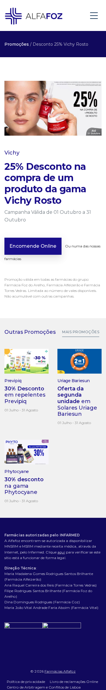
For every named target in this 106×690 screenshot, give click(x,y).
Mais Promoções (80, 332)
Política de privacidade (26, 681)
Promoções (16, 44)
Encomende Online (33, 246)
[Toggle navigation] (94, 15)
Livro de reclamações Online (74, 681)
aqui (61, 552)
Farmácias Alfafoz (60, 671)
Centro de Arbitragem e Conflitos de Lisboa (44, 687)
